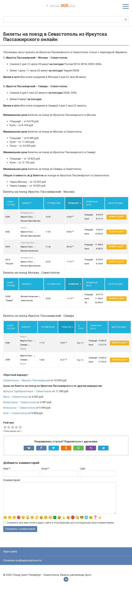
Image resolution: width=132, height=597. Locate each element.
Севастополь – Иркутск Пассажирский (26, 380)
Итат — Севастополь (15, 413)
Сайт (82, 468)
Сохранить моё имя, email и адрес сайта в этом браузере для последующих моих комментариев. (60, 522)
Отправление (54, 203)
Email (45, 468)
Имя (6, 468)
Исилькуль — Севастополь (19, 407)
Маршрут (27, 203)
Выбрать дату (116, 217)
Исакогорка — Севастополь (19, 402)
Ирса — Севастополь (15, 396)
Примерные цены (92, 203)
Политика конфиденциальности (22, 560)
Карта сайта (10, 551)
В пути (80, 327)
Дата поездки (115, 203)
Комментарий (11, 480)
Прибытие (73, 203)
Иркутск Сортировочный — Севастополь (27, 391)
